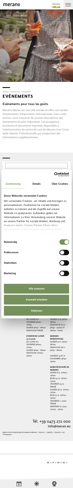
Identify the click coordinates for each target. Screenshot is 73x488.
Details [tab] (36, 183)
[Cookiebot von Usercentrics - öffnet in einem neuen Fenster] (54, 174)
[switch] (64, 252)
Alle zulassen (36, 288)
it (53, 463)
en (58, 463)
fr (69, 463)
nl (64, 463)
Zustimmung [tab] (13, 183)
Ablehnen (36, 310)
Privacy (42, 432)
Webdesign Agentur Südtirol (7, 463)
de (48, 463)
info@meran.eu (59, 426)
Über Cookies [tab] (60, 183)
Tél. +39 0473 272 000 (51, 421)
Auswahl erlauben (36, 299)
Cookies (57, 432)
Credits (49, 432)
